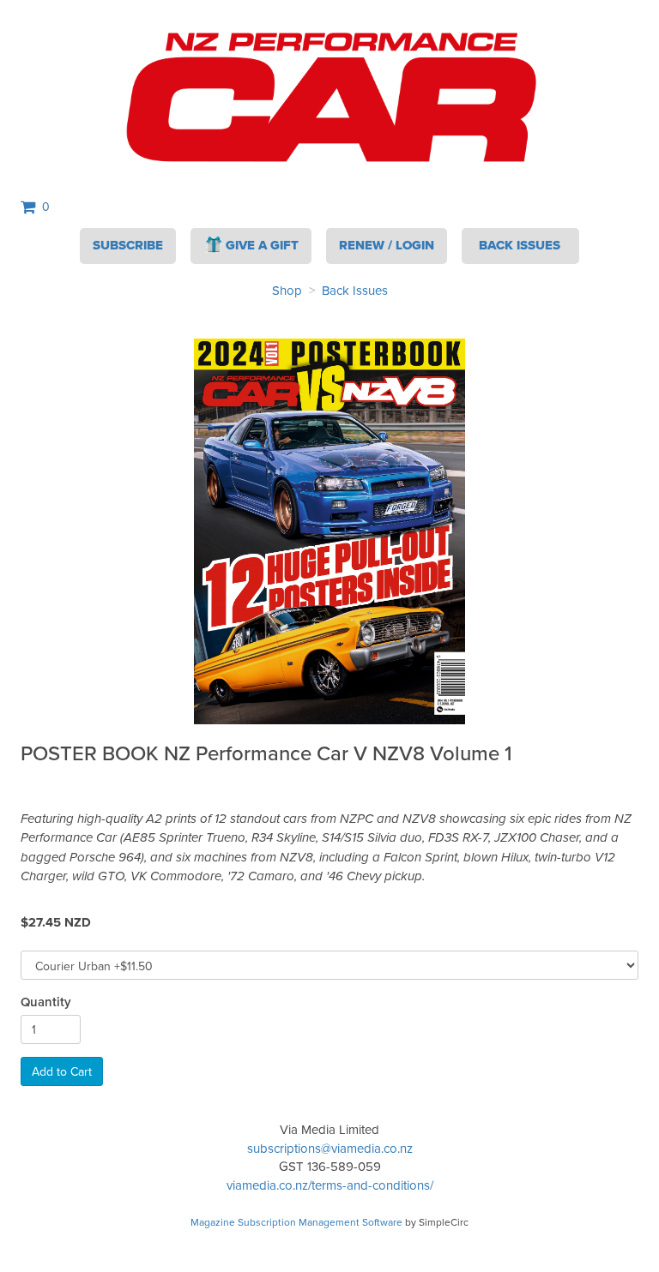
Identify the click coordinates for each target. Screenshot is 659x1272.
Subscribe (128, 245)
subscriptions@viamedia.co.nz (330, 1148)
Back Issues (355, 290)
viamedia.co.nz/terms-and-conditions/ (330, 1185)
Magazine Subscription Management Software (296, 1222)
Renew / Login (386, 245)
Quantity (46, 1002)
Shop (287, 290)
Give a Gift (262, 245)
